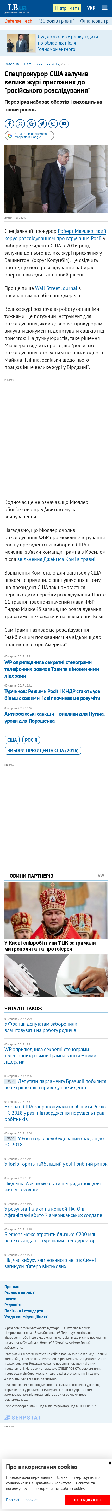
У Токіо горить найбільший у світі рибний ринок (56, 1163)
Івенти (10, 1298)
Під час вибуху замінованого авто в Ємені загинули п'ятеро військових (50, 1263)
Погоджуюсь (87, 1500)
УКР (91, 8)
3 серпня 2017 (47, 64)
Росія (31, 740)
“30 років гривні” (56, 21)
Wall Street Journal (56, 288)
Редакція (12, 1304)
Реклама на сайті (19, 1292)
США (12, 740)
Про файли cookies (22, 1499)
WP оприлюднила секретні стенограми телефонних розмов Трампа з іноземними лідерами (51, 669)
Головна (11, 64)
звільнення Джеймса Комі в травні (56, 559)
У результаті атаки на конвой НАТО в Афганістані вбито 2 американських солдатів (53, 1211)
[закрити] (110, 1463)
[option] (56, 43)
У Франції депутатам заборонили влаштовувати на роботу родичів (40, 1026)
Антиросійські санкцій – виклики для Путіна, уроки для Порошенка (54, 717)
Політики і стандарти (23, 1310)
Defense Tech (18, 21)
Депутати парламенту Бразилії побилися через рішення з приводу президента (55, 1084)
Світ (27, 64)
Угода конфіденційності (26, 1316)
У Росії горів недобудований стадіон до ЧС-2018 (54, 1141)
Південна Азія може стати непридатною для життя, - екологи (52, 1186)
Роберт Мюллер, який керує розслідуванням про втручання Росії (55, 235)
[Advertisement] (56, 439)
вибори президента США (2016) (43, 751)
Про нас (11, 1286)
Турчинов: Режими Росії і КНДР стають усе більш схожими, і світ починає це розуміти (52, 695)
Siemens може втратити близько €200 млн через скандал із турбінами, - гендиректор (50, 1237)
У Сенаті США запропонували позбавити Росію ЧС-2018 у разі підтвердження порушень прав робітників (54, 1113)
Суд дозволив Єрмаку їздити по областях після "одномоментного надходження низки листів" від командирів (70, 49)
